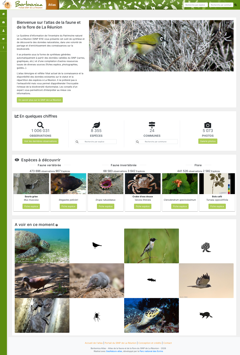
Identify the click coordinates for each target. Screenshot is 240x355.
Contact (167, 343)
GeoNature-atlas (114, 351)
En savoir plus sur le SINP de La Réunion (40, 100)
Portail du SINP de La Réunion (120, 343)
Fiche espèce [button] (31, 206)
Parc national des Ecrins (151, 351)
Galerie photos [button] (208, 141)
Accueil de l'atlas (94, 343)
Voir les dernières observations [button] (40, 141)
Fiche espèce (42, 245)
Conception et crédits (149, 343)
